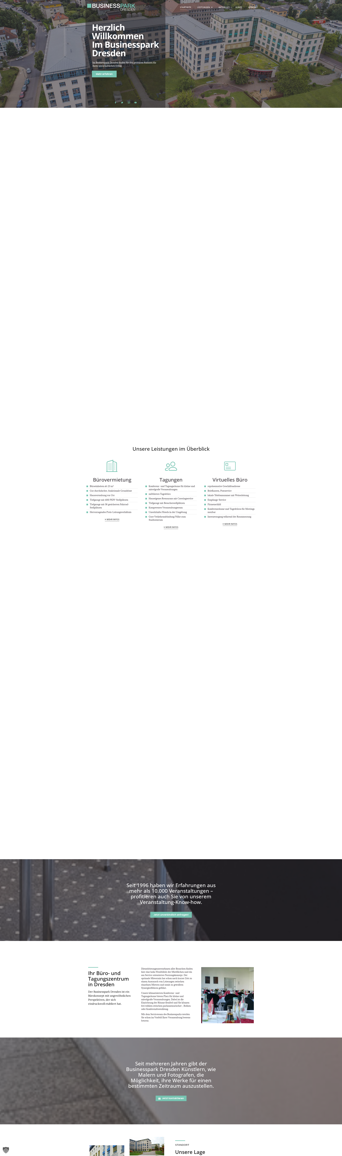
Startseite (185, 7)
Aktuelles (224, 7)
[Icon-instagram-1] (129, 103)
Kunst (239, 7)
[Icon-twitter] (122, 103)
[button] (6, 1150)
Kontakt (253, 7)
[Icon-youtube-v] (136, 103)
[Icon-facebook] (115, 103)
